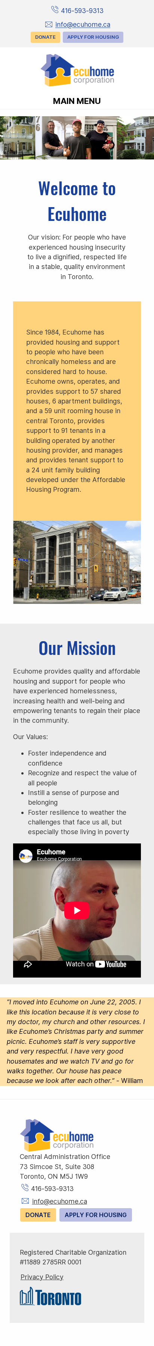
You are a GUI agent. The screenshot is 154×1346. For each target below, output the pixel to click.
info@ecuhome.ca (82, 25)
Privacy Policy (42, 1277)
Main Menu (77, 101)
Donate (45, 37)
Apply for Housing (93, 37)
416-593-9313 (82, 11)
